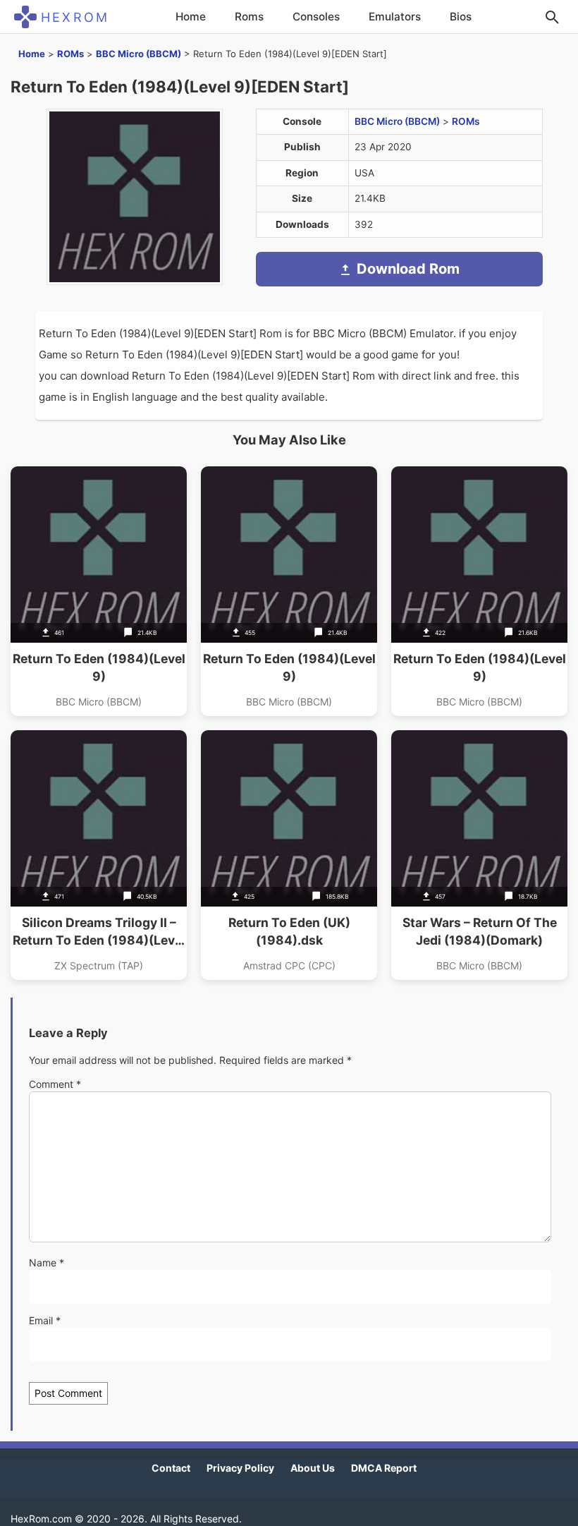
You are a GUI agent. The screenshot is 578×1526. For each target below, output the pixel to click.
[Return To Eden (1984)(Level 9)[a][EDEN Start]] (99, 591)
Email (45, 1320)
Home (191, 16)
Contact (171, 1468)
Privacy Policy (240, 1468)
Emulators (395, 16)
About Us (312, 1468)
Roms (249, 16)
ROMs (70, 53)
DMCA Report (384, 1468)
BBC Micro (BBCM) (138, 53)
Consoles (316, 16)
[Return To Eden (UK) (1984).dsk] (289, 855)
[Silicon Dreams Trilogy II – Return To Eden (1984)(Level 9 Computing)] (99, 855)
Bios (461, 16)
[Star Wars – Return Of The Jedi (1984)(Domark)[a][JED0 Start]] (479, 855)
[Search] (552, 17)
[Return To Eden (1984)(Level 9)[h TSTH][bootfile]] (479, 591)
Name (46, 1262)
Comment (55, 1084)
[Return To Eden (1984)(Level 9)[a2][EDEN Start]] (289, 591)
